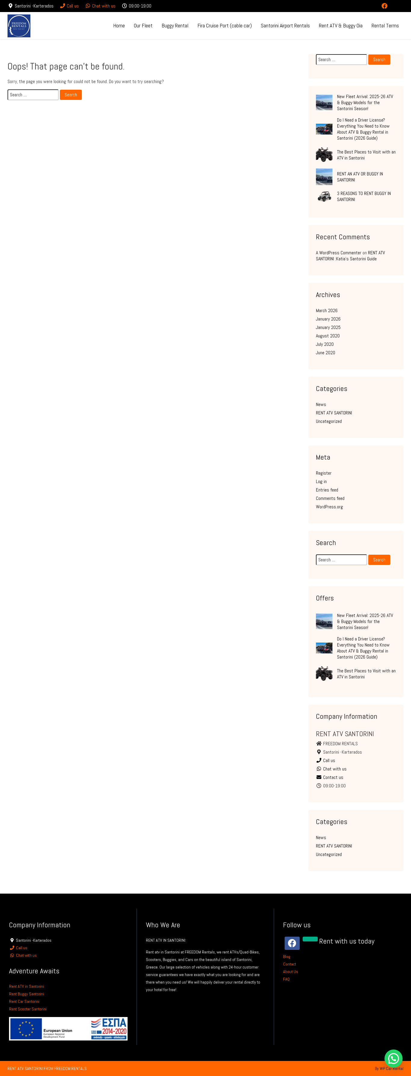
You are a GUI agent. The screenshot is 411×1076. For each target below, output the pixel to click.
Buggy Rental (175, 25)
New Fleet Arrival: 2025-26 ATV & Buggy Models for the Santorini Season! (365, 102)
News (321, 404)
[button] (394, 1059)
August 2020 (328, 336)
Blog (286, 956)
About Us (290, 971)
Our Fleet (143, 25)
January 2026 (328, 319)
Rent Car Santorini (24, 1001)
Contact (289, 964)
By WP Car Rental (389, 1068)
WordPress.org (329, 507)
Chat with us (103, 6)
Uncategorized (329, 421)
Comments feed (330, 498)
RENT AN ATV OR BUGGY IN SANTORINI (360, 177)
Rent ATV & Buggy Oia (341, 25)
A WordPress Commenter (338, 253)
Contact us (332, 777)
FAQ (286, 979)
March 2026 (327, 310)
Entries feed (327, 490)
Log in (321, 481)
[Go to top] (401, 1051)
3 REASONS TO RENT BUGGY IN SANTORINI (364, 196)
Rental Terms (385, 25)
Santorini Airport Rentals (285, 25)
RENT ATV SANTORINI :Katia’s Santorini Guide (350, 256)
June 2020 (325, 352)
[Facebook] (384, 6)
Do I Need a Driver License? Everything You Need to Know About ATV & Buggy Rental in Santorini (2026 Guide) (363, 129)
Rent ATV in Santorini (26, 986)
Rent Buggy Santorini (26, 994)
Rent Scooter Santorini (28, 1009)
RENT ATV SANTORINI (334, 413)
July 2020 (325, 344)
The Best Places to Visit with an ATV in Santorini (366, 155)
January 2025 (328, 327)
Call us (72, 6)
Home (119, 25)
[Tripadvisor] (398, 6)
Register (324, 473)
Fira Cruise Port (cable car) (224, 25)
